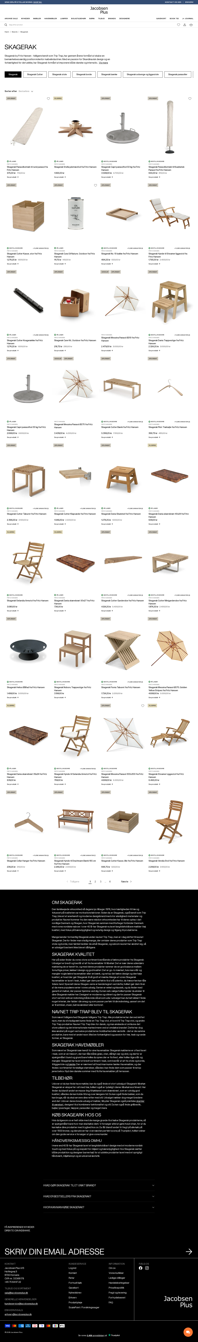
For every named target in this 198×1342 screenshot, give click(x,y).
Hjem (7, 32)
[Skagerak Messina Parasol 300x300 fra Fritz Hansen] (122, 733)
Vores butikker (116, 1273)
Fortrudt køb (75, 1283)
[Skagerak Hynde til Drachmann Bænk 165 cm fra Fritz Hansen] (75, 820)
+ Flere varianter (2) (182, 335)
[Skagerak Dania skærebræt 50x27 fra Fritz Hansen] (75, 560)
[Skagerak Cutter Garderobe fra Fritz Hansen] (122, 560)
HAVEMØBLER (50, 18)
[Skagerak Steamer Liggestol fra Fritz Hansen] (170, 733)
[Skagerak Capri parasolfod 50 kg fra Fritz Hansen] (122, 126)
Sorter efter (11, 91)
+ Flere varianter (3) (40, 248)
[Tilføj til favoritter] (48, 98)
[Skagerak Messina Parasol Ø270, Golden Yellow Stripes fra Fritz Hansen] (170, 647)
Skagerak (24, 32)
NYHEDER (25, 18)
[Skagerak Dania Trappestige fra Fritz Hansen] (170, 300)
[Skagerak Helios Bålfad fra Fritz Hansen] (28, 647)
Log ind (72, 1268)
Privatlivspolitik (116, 1288)
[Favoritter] (178, 24)
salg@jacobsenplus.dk (16, 1293)
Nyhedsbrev (75, 1292)
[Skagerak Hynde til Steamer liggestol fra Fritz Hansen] (170, 213)
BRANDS (112, 18)
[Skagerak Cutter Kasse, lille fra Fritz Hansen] (122, 820)
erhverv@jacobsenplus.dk (18, 1314)
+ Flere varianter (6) (40, 335)
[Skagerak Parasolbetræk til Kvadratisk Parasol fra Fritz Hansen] (170, 126)
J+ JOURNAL (187, 18)
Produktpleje (75, 1302)
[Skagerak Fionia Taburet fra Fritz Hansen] (122, 647)
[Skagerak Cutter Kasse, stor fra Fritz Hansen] (28, 213)
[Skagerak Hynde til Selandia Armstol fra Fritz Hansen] (75, 733)
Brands (15, 32)
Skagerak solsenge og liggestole (143, 74)
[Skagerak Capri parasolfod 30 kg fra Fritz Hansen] (28, 386)
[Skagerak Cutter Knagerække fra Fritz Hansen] (28, 300)
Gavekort (74, 1288)
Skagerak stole (59, 74)
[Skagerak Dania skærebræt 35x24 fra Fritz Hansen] (28, 733)
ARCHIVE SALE (11, 18)
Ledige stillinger (117, 1278)
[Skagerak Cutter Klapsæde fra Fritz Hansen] (75, 473)
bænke (71, 1064)
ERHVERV (189, 2)
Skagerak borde (84, 74)
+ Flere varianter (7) (88, 855)
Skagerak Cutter (35, 74)
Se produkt (13, 177)
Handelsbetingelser (119, 1283)
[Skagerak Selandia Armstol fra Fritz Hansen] (28, 560)
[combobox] (51, 25)
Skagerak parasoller (177, 74)
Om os (112, 1268)
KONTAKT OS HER (173, 2)
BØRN (92, 18)
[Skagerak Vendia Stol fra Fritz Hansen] (170, 820)
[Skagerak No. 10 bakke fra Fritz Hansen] (122, 213)
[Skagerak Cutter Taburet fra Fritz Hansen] (28, 473)
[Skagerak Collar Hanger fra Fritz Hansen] (28, 820)
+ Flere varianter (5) (182, 248)
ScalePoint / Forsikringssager (84, 1307)
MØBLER (37, 18)
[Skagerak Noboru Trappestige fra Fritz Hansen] (75, 647)
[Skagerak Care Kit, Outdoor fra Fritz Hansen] (75, 300)
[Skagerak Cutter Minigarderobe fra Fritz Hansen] (170, 560)
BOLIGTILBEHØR (78, 18)
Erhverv (73, 1297)
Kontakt (73, 1273)
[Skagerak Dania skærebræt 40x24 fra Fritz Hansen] (170, 473)
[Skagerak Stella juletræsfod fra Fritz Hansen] (75, 126)
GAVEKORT (161, 18)
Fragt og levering (118, 1292)
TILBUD (101, 18)
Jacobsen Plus (16, 1332)
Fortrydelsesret (117, 1297)
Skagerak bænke (109, 74)
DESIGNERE (124, 18)
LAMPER (64, 18)
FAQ (111, 1302)
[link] (72, 881)
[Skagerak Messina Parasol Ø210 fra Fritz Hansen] (122, 300)
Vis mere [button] (103, 63)
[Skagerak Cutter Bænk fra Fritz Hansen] (122, 386)
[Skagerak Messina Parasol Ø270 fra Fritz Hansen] (75, 386)
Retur (72, 1278)
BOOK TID (174, 18)
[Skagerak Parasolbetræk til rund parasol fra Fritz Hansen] (28, 126)
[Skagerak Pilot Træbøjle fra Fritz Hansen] (170, 386)
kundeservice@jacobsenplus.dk (21, 1303)
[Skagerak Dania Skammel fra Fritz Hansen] (122, 473)
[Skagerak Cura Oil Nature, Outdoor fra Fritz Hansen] (75, 213)
